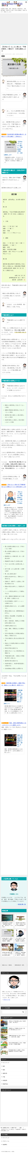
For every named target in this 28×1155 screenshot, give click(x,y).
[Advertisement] (14, 28)
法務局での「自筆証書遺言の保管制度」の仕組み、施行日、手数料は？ (20, 954)
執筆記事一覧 (22, 904)
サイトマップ (6, 1062)
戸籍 (4, 1076)
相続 (4, 1069)
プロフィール (6, 1141)
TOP (9, 1127)
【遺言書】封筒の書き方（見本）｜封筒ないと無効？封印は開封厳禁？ (20, 924)
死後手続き (5, 1084)
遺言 (3, 56)
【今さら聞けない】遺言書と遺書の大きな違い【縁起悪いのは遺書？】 (20, 940)
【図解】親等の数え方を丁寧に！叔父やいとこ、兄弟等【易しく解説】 (17, 1036)
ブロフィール (6, 999)
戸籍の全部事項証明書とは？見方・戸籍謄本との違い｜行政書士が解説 (17, 1043)
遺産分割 (5, 1073)
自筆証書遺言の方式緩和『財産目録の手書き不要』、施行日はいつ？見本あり (7, 924)
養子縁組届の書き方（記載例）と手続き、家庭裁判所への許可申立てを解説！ (17, 1051)
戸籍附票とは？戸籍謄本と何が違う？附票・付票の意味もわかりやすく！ (17, 1029)
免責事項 (5, 1144)
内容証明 (5, 1080)
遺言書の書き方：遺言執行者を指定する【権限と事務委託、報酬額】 (7, 940)
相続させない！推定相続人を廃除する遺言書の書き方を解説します (8, 965)
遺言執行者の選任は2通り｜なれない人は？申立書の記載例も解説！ (7, 954)
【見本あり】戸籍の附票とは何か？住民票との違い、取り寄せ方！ (17, 1022)
